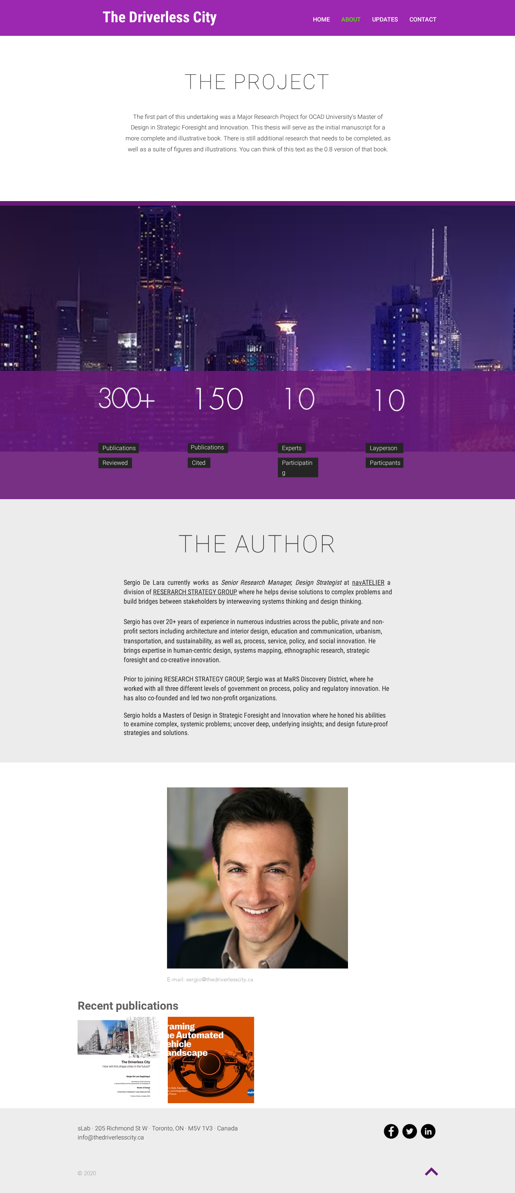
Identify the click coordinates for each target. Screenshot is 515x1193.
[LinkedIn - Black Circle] (428, 1131)
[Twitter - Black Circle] (409, 1131)
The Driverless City (160, 17)
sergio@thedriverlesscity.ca (219, 979)
